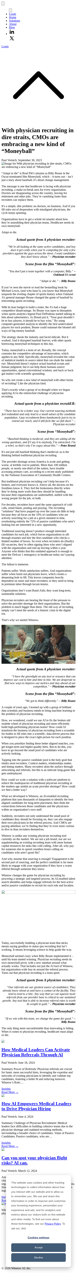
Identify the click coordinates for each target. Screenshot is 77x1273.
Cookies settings (38, 1237)
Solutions (14, 20)
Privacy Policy (53, 1223)
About (12, 24)
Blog (12, 27)
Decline (38, 1257)
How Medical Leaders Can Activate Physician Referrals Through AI (35, 1052)
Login (12, 14)
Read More (10, 1092)
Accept (39, 1247)
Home (12, 17)
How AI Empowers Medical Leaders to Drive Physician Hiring (36, 1106)
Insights (6, 1088)
